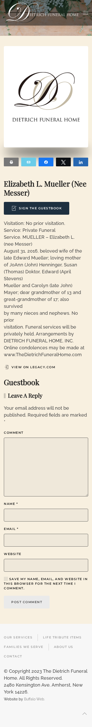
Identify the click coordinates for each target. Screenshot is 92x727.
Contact (13, 656)
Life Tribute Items (62, 637)
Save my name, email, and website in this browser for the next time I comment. (46, 583)
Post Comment (26, 602)
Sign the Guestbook (40, 208)
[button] (85, 13)
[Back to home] (42, 13)
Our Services (18, 637)
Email (11, 529)
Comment (14, 433)
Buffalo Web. (34, 699)
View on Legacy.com (33, 367)
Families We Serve (23, 647)
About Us (63, 647)
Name (11, 504)
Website (12, 554)
